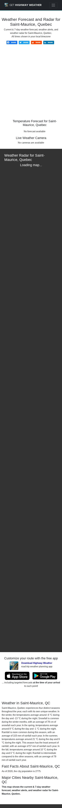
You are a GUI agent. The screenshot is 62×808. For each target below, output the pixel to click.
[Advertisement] (31, 84)
